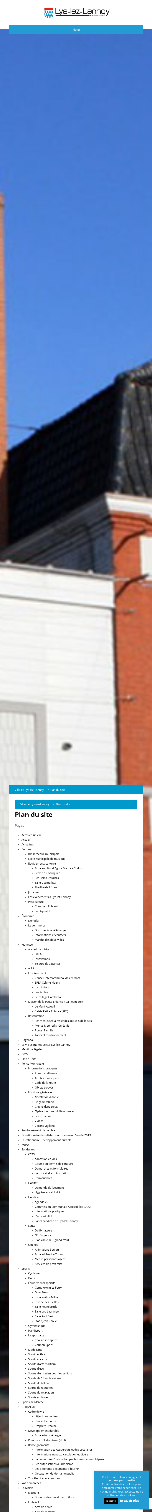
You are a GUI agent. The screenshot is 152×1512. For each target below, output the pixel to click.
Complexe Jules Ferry (48, 1287)
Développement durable (43, 1430)
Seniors (33, 1244)
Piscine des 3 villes (47, 1302)
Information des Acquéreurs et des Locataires (63, 1449)
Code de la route (45, 1082)
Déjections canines (47, 1416)
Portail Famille (44, 1030)
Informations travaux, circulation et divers (61, 1454)
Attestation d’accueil (47, 1097)
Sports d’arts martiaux (42, 1364)
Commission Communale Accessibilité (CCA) (62, 1206)
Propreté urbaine (46, 1426)
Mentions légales (32, 1049)
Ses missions (43, 1116)
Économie (28, 916)
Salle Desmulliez (45, 882)
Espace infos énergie (48, 1435)
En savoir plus (129, 1500)
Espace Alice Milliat (47, 1297)
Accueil (26, 839)
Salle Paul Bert (44, 1316)
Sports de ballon (38, 1383)
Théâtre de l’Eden (46, 887)
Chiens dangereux (46, 1106)
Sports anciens (37, 1359)
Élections (33, 1492)
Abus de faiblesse (46, 1073)
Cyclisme (33, 1273)
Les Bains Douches (47, 878)
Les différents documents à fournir (57, 1468)
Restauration (36, 1016)
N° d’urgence (43, 1235)
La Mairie (27, 1488)
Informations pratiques (42, 1068)
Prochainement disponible (38, 1130)
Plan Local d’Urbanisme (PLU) (47, 1440)
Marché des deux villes (49, 940)
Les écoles (41, 992)
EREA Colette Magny (47, 982)
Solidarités (28, 1149)
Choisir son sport (46, 1340)
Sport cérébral (37, 1354)
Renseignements (38, 1445)
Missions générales (40, 1092)
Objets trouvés (44, 1087)
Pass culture (36, 901)
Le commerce (36, 925)
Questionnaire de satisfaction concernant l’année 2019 (56, 1135)
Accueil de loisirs (38, 949)
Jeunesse (27, 944)
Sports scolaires (38, 1397)
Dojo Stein (41, 1292)
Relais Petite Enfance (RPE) (51, 1011)
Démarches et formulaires (51, 1168)
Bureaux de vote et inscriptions (55, 1497)
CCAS (31, 1154)
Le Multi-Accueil (45, 1006)
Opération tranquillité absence (54, 1111)
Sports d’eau (36, 1368)
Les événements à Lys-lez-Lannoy (49, 897)
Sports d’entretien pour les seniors (50, 1373)
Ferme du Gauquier (47, 873)
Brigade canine (44, 1102)
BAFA (38, 954)
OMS (25, 1054)
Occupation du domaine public (54, 1473)
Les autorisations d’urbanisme (54, 1464)
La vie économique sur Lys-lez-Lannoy (46, 1044)
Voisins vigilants (45, 1125)
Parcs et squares (45, 1421)
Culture (26, 849)
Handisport (35, 1330)
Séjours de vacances (47, 963)
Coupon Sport (43, 1345)
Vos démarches (31, 1483)
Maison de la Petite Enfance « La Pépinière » (56, 1001)
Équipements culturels (42, 863)
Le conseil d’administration (52, 1173)
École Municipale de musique (46, 858)
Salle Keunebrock (46, 1306)
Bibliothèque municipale (43, 854)
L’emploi (33, 920)
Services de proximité (48, 1264)
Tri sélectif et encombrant (44, 1478)
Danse (32, 1278)
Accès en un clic (31, 835)
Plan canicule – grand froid (52, 1240)
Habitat (32, 1183)
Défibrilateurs (43, 1230)
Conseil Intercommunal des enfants (57, 978)
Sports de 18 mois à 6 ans (44, 1378)
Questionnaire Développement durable (46, 1140)
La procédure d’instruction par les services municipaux (69, 1459)
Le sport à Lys (37, 1335)
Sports (26, 1268)
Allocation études (46, 1159)
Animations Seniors (47, 1249)
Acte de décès (43, 1507)
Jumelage (34, 892)
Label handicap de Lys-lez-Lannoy (56, 1221)
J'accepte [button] (111, 1500)
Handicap (34, 1197)
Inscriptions (42, 959)
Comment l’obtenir (47, 906)
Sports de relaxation (41, 1392)
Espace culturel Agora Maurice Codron (59, 868)
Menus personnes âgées (50, 1259)
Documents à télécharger (51, 930)
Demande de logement (49, 1187)
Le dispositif (42, 911)
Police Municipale (33, 1063)
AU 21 (32, 968)
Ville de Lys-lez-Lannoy (29, 790)
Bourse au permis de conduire (54, 1163)
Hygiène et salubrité (47, 1192)
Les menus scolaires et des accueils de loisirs (63, 1021)
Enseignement (37, 973)
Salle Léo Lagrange (47, 1311)
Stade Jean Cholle (46, 1321)
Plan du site (29, 1059)
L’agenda (27, 1040)
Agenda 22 (41, 1202)
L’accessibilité (43, 1216)
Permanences (43, 1178)
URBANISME (29, 1407)
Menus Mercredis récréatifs (52, 1025)
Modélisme (35, 1349)
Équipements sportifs (41, 1283)
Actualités (28, 844)
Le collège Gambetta (48, 997)
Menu (76, 29)
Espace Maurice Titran (49, 1254)
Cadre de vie (36, 1411)
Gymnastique (36, 1326)
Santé (31, 1225)
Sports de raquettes (40, 1387)
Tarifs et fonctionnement (50, 1035)
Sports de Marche (33, 1402)
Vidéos (39, 1121)
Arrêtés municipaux (47, 1078)
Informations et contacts (50, 935)
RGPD (25, 1144)
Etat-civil (33, 1502)
